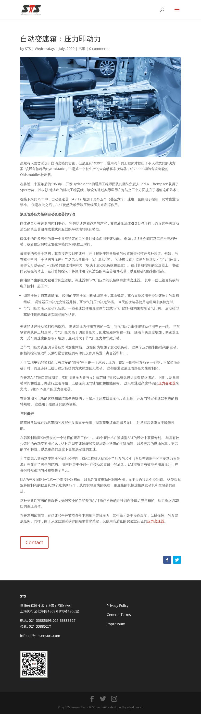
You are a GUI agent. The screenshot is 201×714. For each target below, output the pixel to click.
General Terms (119, 614)
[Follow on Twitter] (177, 560)
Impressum (116, 624)
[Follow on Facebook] (167, 560)
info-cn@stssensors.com (40, 635)
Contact (34, 542)
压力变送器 (167, 383)
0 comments (99, 48)
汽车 (81, 48)
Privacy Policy (117, 605)
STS (28, 48)
